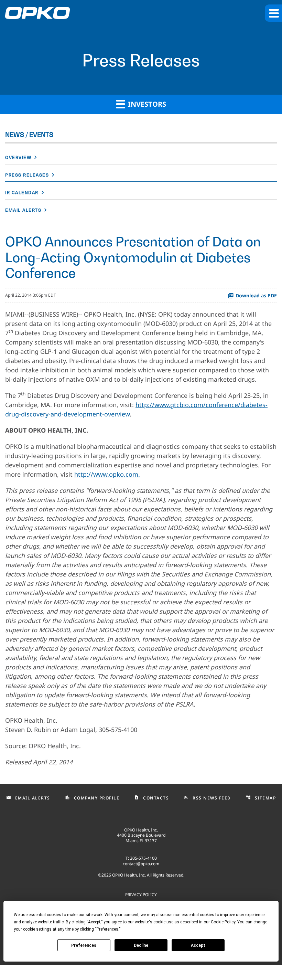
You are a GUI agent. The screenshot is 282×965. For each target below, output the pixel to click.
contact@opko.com (141, 864)
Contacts (151, 798)
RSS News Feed (207, 798)
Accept (198, 945)
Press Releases (27, 175)
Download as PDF (256, 295)
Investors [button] (146, 104)
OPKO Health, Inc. (129, 875)
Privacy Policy (141, 894)
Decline (141, 945)
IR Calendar (22, 192)
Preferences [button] (107, 929)
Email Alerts (23, 210)
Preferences (83, 945)
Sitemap (261, 798)
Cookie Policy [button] (223, 922)
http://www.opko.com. (107, 474)
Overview (18, 157)
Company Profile (92, 798)
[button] (273, 13)
